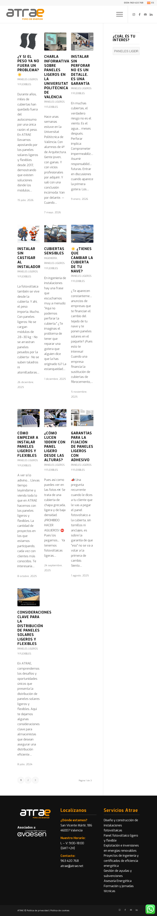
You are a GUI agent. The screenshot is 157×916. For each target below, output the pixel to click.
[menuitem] (149, 2)
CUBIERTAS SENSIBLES (54, 251)
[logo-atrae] (25, 14)
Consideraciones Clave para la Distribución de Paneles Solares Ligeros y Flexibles (34, 628)
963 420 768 (70, 861)
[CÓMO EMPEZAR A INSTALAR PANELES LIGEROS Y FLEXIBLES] (28, 418)
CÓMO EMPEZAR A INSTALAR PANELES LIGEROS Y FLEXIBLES (27, 444)
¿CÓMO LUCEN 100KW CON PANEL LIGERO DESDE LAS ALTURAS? (54, 446)
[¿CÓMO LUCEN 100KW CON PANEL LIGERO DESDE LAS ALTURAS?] (55, 418)
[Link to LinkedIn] (151, 14)
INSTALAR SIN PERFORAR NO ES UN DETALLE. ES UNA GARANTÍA (80, 70)
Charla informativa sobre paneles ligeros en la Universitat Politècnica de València (56, 76)
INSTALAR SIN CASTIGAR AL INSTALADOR (28, 258)
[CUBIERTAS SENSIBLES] (55, 234)
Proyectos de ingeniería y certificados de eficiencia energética (121, 861)
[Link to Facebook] (139, 14)
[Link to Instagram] (134, 14)
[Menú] (117, 14)
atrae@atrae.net (72, 866)
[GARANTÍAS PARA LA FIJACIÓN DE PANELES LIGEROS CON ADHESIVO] (82, 418)
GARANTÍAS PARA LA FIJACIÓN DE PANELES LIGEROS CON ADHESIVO (82, 446)
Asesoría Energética (118, 881)
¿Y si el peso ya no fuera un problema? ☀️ (28, 65)
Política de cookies (59, 910)
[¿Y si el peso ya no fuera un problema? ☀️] (28, 42)
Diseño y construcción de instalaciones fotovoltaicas (121, 825)
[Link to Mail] (145, 14)
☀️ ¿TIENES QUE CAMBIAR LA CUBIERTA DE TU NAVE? (82, 260)
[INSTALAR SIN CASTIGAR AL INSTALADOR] (28, 234)
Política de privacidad (38, 910)
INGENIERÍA (50, 258)
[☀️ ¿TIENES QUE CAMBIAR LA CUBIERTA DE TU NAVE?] (82, 234)
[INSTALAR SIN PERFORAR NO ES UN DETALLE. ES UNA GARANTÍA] (82, 42)
